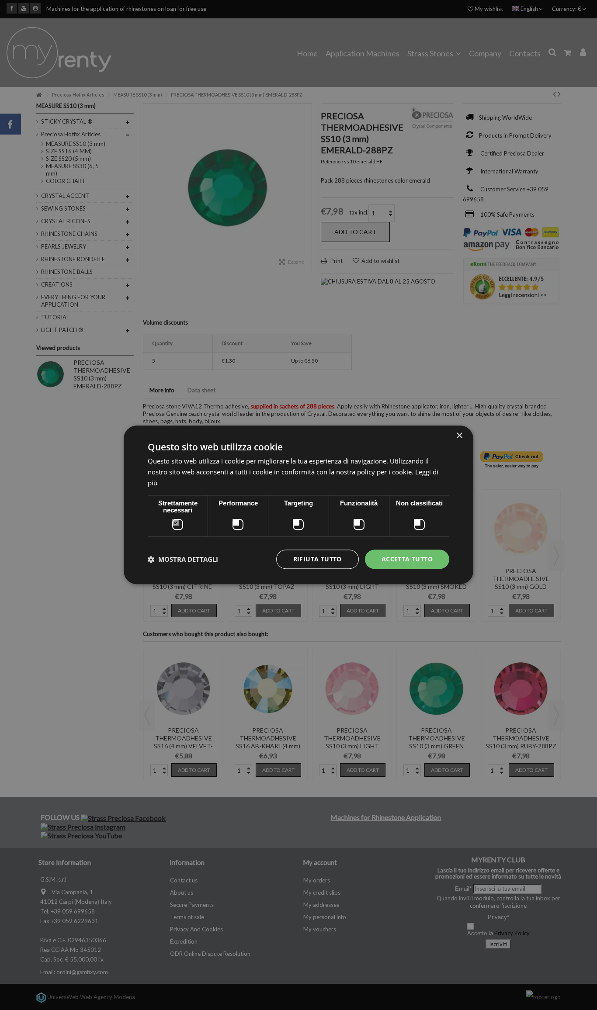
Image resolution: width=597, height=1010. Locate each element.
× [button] (459, 435)
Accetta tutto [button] (407, 559)
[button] (183, 559)
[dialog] (298, 504)
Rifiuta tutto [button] (317, 559)
